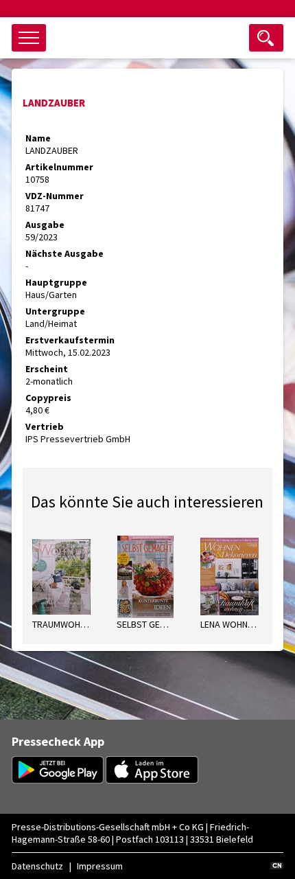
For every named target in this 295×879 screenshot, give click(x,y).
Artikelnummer (59, 167)
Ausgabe (44, 224)
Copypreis (48, 397)
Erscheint (46, 369)
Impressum (100, 866)
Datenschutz (37, 866)
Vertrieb (44, 426)
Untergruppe (55, 311)
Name (38, 138)
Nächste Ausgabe (64, 253)
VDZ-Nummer (54, 196)
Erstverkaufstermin (70, 340)
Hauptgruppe (56, 282)
